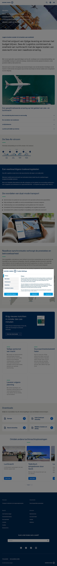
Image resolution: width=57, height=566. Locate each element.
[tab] (11, 275)
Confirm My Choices (11, 294)
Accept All (48, 294)
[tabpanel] (36, 287)
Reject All (34, 294)
